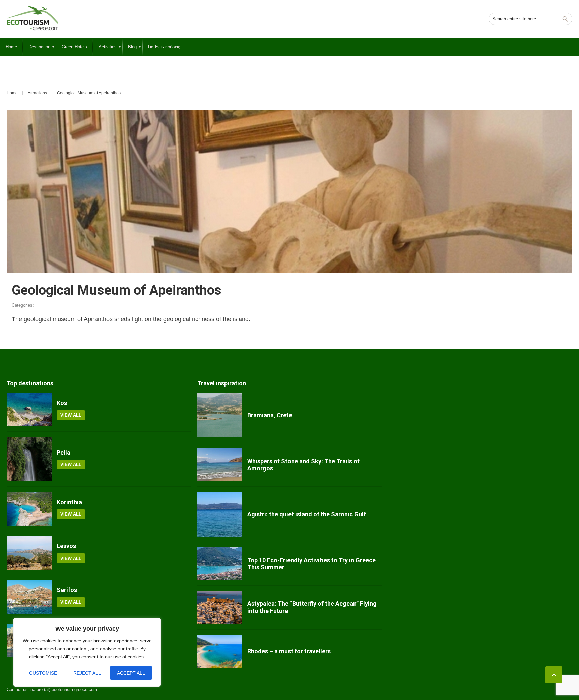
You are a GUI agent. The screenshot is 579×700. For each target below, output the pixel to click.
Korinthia (69, 502)
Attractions (37, 93)
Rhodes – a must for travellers (289, 651)
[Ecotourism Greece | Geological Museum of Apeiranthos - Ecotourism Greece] (32, 18)
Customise (43, 673)
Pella (63, 452)
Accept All (131, 673)
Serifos (67, 589)
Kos (62, 402)
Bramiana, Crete (269, 415)
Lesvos (66, 545)
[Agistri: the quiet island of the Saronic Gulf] (219, 514)
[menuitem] (11, 47)
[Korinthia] (29, 508)
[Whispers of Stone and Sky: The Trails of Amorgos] (219, 464)
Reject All (87, 673)
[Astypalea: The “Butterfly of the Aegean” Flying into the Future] (219, 607)
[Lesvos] (29, 553)
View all (70, 415)
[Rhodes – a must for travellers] (219, 651)
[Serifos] (29, 597)
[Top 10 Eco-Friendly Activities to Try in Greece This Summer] (219, 563)
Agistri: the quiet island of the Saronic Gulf (306, 514)
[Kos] (29, 409)
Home (12, 93)
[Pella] (29, 459)
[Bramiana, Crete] (219, 415)
